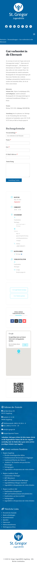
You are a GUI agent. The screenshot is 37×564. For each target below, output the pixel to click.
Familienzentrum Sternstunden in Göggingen (18, 458)
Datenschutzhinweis (9, 524)
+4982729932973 (20, 246)
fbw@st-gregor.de (20, 272)
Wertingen (18, 254)
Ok (25, 345)
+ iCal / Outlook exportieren (19, 296)
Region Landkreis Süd (10, 489)
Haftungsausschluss (9, 527)
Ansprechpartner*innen (10, 433)
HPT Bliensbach (9, 478)
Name (8, 140)
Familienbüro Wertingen (12, 476)
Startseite (3, 39)
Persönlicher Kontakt (9, 513)
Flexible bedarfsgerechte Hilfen (14, 455)
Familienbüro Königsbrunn (13, 491)
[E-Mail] (24, 321)
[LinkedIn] (20, 321)
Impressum (6, 522)
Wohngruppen (9, 467)
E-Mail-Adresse (12, 154)
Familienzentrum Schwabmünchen (21, 494)
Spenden (5, 520)
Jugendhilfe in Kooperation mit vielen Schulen (19, 469)
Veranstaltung (11, 133)
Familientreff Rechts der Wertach (15, 460)
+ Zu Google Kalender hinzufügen (19, 290)
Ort (8, 147)
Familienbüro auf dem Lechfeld (14, 496)
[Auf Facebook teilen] (12, 321)
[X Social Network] (16, 321)
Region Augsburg (8, 453)
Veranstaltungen (12, 39)
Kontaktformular (8, 517)
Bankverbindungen (9, 515)
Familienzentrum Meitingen (19, 480)
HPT (5, 480)
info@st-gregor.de (9, 429)
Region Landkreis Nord (10, 473)
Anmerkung (10, 161)
